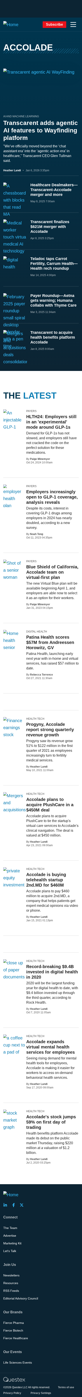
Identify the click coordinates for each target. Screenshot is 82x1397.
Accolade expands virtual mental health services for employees (50, 1047)
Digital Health (36, 631)
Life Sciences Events (17, 1362)
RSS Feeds (11, 1290)
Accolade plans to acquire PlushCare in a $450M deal (49, 804)
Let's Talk (9, 1251)
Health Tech (35, 718)
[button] (73, 24)
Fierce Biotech (13, 1330)
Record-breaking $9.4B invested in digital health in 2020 (52, 972)
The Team (10, 1228)
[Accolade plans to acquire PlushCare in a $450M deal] (15, 809)
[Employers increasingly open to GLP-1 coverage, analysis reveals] (13, 500)
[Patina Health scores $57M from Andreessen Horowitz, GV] (13, 644)
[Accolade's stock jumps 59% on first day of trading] (13, 1120)
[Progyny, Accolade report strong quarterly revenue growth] (13, 734)
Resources (10, 1283)
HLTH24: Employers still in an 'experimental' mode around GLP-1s (51, 422)
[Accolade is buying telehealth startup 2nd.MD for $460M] (13, 877)
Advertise (9, 1235)
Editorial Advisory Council (20, 1298)
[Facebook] (15, 1205)
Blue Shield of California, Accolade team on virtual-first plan (52, 572)
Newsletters (11, 1275)
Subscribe (54, 24)
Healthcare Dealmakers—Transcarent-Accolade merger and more (54, 190)
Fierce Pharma (13, 1323)
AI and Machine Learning (21, 116)
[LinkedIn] (6, 1205)
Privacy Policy (12, 1393)
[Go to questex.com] (14, 1379)
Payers (31, 411)
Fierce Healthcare (15, 1338)
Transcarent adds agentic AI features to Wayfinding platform (40, 130)
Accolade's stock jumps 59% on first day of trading (51, 1122)
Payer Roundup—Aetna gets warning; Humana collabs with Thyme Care (53, 300)
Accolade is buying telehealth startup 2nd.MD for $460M (46, 879)
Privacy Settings (41, 1393)
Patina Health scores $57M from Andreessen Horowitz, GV (50, 642)
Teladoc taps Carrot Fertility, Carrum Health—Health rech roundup (54, 264)
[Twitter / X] (23, 1205)
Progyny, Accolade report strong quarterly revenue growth (50, 729)
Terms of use (66, 1387)
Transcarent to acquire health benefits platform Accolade (52, 337)
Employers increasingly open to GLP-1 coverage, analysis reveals (52, 497)
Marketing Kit (12, 1243)
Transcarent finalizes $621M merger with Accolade (49, 227)
